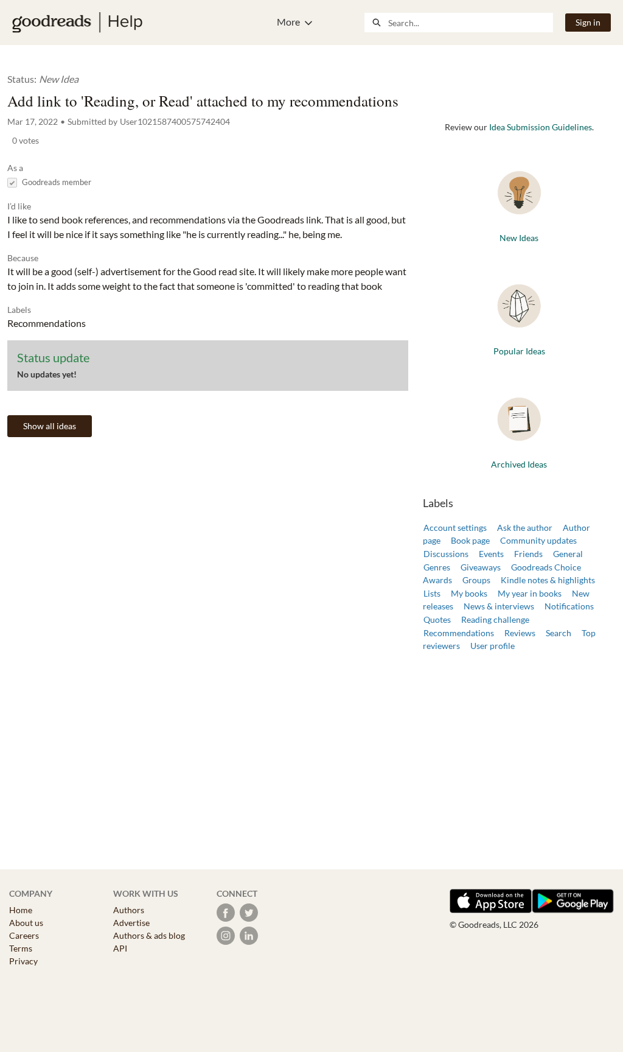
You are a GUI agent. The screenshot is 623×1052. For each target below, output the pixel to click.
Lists (431, 593)
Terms (20, 948)
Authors (128, 910)
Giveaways (481, 567)
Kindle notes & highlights (548, 580)
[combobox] (470, 22)
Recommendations (458, 633)
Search (558, 633)
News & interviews (499, 606)
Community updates (538, 540)
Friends (528, 554)
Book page (470, 540)
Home (20, 910)
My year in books (530, 593)
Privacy (23, 961)
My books (469, 593)
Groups (476, 580)
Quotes (437, 619)
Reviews (519, 633)
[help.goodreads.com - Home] (77, 22)
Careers (24, 935)
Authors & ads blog (149, 935)
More (288, 21)
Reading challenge (495, 619)
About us (26, 922)
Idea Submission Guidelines (540, 127)
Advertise (131, 922)
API (120, 948)
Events (491, 554)
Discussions (445, 554)
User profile (492, 645)
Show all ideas (49, 426)
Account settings (455, 527)
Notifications (569, 606)
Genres (436, 567)
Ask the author (524, 527)
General (568, 554)
